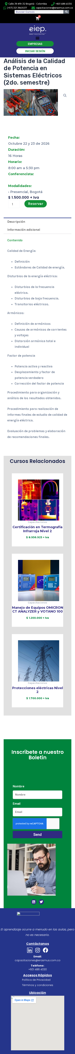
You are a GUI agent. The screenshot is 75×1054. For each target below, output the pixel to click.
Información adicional (23, 229)
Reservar (35, 204)
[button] (38, 38)
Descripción (16, 221)
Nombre (18, 786)
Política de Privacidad (36, 980)
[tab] (37, 222)
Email (16, 803)
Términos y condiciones (37, 985)
